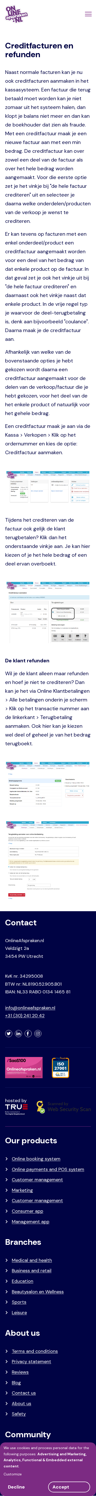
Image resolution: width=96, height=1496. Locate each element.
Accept (60, 1487)
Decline (16, 1487)
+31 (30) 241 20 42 (25, 1015)
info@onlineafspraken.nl (30, 1008)
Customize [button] (13, 1474)
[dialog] (48, 1469)
